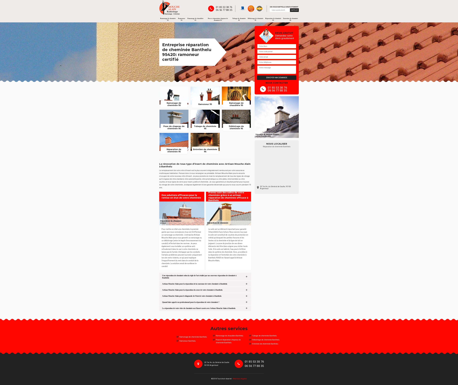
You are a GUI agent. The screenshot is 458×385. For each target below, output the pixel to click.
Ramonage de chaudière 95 (195, 19)
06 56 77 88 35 (224, 10)
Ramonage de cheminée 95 (168, 19)
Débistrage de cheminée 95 (255, 19)
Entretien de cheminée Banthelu (265, 344)
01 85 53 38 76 (224, 7)
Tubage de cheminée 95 (239, 19)
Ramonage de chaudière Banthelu (229, 336)
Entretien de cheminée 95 (290, 19)
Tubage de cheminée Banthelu (264, 336)
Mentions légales (240, 379)
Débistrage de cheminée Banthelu (266, 340)
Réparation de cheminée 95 (273, 19)
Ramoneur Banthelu (188, 341)
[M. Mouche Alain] (169, 7)
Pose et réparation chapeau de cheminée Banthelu (228, 341)
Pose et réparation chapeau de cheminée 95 (218, 19)
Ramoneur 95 (181, 19)
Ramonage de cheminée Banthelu (193, 337)
